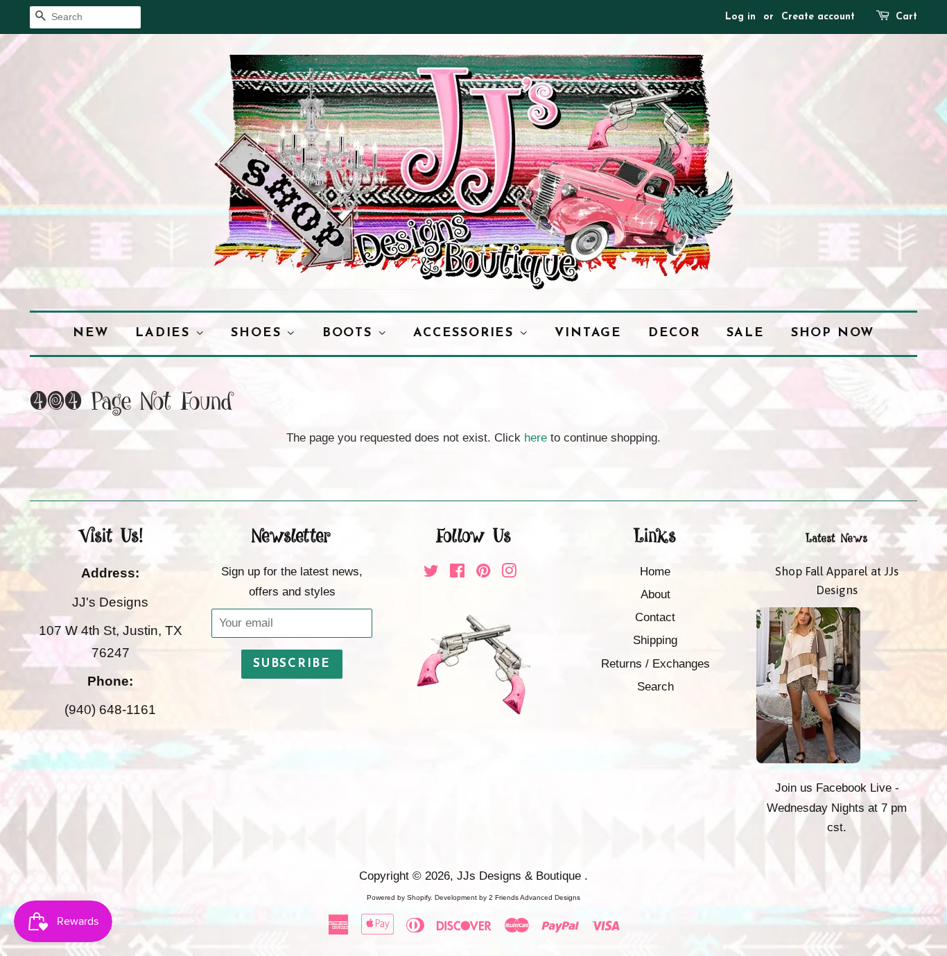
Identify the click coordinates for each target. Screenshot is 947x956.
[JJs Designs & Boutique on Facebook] (457, 573)
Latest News (837, 538)
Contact (655, 617)
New (91, 333)
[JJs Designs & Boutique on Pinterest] (483, 573)
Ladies (165, 333)
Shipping (655, 640)
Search (655, 686)
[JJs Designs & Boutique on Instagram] (508, 573)
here (535, 437)
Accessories (466, 333)
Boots (350, 333)
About (655, 594)
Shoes (258, 333)
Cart (906, 17)
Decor (674, 333)
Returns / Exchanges (655, 663)
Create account (818, 17)
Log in (740, 17)
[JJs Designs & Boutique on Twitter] (431, 573)
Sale (746, 333)
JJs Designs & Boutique (520, 876)
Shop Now (832, 333)
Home (655, 571)
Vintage (588, 333)
